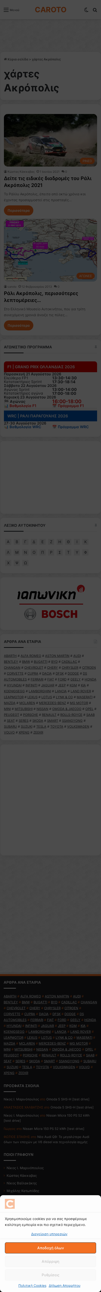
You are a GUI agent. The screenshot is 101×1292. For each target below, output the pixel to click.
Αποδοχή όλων (50, 1248)
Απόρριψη (50, 1261)
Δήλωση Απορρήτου (64, 1285)
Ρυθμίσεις (50, 1275)
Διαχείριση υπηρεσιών (49, 1234)
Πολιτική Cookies (32, 1285)
